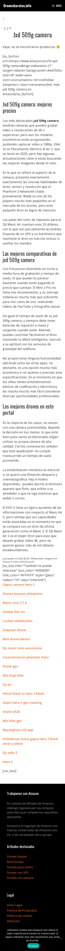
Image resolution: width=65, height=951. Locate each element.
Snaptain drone (14, 630)
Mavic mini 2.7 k (15, 603)
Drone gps (10, 666)
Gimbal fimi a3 (14, 612)
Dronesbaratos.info (17, 5)
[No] (60, 938)
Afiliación (13, 921)
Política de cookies (19, 916)
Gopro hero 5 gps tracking (22, 702)
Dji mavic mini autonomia (22, 648)
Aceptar (33, 945)
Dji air (7, 684)
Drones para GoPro (20, 867)
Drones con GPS (17, 873)
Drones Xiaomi (17, 856)
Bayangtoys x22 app (18, 730)
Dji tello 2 (10, 753)
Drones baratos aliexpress (22, 594)
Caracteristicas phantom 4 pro (26, 657)
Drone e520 (11, 712)
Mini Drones (15, 862)
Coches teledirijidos (18, 621)
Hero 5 (8, 762)
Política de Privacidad (22, 910)
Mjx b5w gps (12, 721)
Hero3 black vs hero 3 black (23, 693)
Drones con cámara (20, 878)
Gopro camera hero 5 (18, 584)
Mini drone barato (16, 639)
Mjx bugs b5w (13, 675)
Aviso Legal (14, 905)
